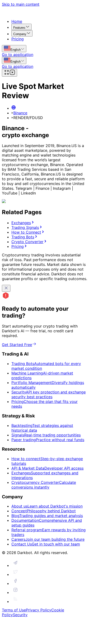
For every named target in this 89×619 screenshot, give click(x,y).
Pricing (17, 39)
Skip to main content (20, 4)
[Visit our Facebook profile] (15, 583)
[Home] (13, 108)
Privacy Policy (38, 610)
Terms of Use (14, 610)
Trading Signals (25, 227)
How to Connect (26, 232)
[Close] (6, 288)
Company (19, 34)
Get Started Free (17, 344)
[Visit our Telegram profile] (15, 565)
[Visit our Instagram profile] (15, 592)
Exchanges (21, 222)
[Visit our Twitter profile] (15, 574)
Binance (20, 113)
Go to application (17, 54)
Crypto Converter (27, 241)
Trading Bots (22, 237)
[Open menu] (9, 73)
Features (19, 27)
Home (16, 21)
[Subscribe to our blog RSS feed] (15, 601)
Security (20, 614)
